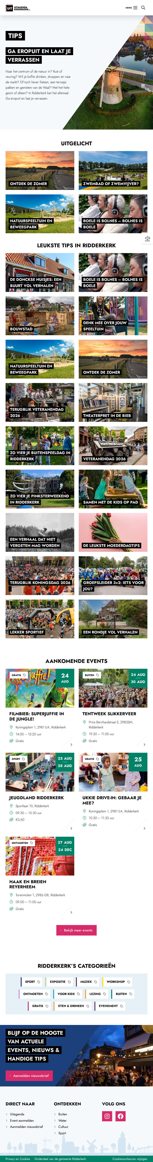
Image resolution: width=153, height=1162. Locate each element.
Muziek (86, 982)
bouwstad (21, 329)
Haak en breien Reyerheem (27, 884)
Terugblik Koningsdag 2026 (40, 582)
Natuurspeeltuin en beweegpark (31, 224)
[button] (147, 238)
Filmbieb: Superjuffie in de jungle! (36, 716)
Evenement (108, 1006)
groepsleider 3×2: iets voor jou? (113, 586)
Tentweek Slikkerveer (109, 714)
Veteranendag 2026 (104, 459)
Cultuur (63, 1126)
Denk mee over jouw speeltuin (105, 326)
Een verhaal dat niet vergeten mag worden (35, 542)
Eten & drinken (71, 1006)
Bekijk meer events (78, 930)
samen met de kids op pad (110, 502)
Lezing (95, 994)
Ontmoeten (33, 994)
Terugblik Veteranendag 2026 (37, 412)
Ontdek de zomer (28, 184)
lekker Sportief (27, 632)
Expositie (57, 982)
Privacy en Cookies (18, 1159)
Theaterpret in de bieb (107, 415)
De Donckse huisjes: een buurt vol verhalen (35, 283)
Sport (30, 982)
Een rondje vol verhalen (110, 632)
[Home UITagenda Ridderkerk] (18, 7)
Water (62, 1120)
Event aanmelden (22, 1120)
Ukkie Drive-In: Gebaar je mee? (112, 800)
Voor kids (66, 994)
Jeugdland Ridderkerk (36, 798)
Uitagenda (17, 1114)
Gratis (37, 1006)
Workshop (116, 982)
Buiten (121, 994)
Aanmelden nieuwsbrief (31, 1075)
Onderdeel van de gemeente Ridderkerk (60, 1159)
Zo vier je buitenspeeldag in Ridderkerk (40, 456)
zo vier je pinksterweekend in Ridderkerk (39, 499)
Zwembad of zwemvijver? (111, 184)
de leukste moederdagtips (111, 545)
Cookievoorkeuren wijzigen (130, 1159)
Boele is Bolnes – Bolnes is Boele (113, 224)
